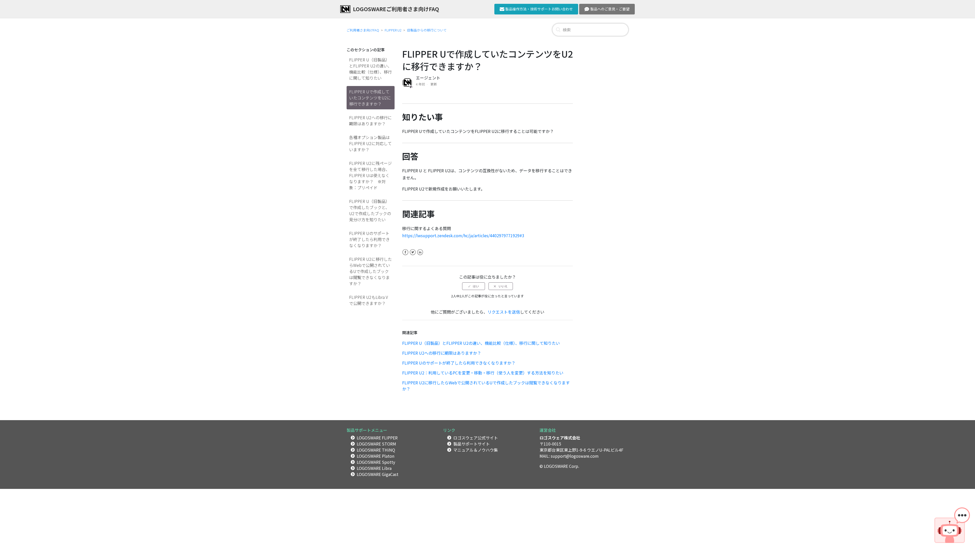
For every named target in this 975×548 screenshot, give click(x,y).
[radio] (473, 286)
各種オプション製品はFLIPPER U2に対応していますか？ (370, 143)
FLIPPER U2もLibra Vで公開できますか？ (368, 300)
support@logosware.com (575, 456)
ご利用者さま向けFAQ (363, 30)
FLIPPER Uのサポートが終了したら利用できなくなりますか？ (369, 239)
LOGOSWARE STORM (376, 444)
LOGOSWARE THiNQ (376, 450)
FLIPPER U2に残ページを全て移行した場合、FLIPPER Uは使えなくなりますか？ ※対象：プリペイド (370, 175)
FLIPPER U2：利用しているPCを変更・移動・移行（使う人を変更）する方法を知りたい (482, 373)
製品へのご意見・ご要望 (609, 8)
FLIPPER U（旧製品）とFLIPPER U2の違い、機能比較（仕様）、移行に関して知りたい (370, 69)
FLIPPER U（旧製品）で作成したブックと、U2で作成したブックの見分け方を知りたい (370, 210)
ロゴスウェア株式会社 (560, 438)
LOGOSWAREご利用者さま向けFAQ (396, 9)
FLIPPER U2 (393, 30)
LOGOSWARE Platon (375, 456)
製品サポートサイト (471, 444)
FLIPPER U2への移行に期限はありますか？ (370, 120)
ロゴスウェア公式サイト (475, 438)
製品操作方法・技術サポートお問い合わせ (539, 8)
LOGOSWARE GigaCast (377, 474)
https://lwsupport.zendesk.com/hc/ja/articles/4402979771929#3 (463, 235)
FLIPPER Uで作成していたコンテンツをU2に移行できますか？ (370, 98)
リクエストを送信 (504, 312)
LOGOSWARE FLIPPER (377, 438)
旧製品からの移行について (427, 30)
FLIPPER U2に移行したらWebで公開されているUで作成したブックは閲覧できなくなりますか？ (370, 271)
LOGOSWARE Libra (374, 468)
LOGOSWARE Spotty (376, 462)
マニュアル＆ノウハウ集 (475, 450)
